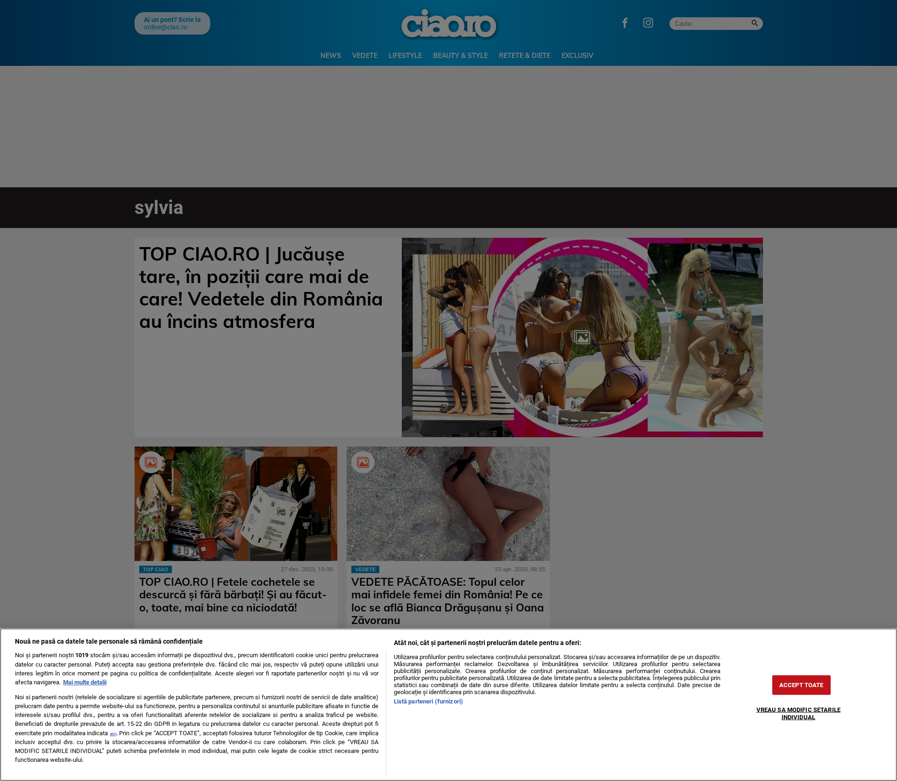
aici (113, 734)
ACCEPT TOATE (801, 685)
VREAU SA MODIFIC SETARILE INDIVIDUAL (798, 713)
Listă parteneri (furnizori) (428, 701)
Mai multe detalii (85, 682)
